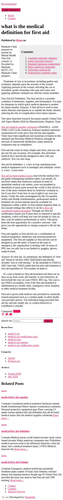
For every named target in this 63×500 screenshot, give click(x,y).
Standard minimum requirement (44, 64)
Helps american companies (41, 67)
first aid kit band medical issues (17, 175)
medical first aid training (14, 462)
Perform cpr (14, 361)
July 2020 (13, 376)
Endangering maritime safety (42, 72)
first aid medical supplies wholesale (19, 127)
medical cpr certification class (23, 336)
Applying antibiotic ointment (42, 58)
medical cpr (14, 333)
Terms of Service (16, 491)
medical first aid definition (15, 431)
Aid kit (16, 311)
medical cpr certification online (23, 345)
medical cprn (14, 339)
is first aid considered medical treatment (26, 209)
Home (11, 15)
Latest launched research (40, 61)
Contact (12, 18)
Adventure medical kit (39, 69)
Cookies (12, 488)
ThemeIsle (30, 497)
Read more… (21, 449)
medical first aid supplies (14, 397)
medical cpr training (18, 342)
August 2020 (14, 373)
